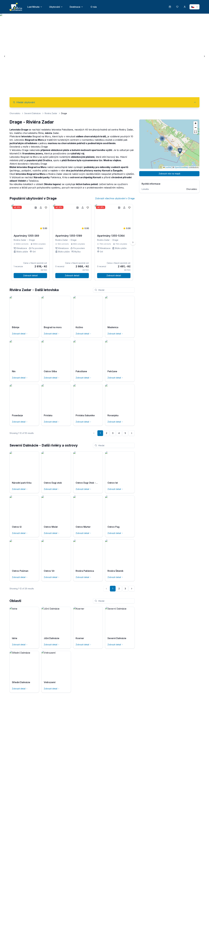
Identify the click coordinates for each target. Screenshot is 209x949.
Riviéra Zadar (51, 113)
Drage (32, 240)
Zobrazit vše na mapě (169, 173)
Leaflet (168, 167)
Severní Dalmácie (32, 113)
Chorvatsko (15, 113)
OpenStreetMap (181, 167)
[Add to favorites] (46, 207)
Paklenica (55, 177)
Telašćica (33, 180)
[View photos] (35, 207)
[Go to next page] (132, 433)
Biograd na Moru (41, 136)
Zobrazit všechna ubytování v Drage (115, 198)
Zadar (56, 133)
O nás (94, 6)
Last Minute (33, 6)
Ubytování (54, 6)
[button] (180, 151)
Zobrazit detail (30, 275)
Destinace (75, 6)
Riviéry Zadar (126, 129)
